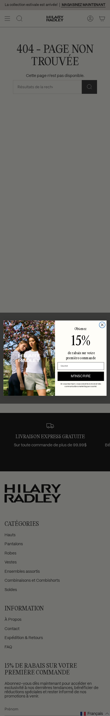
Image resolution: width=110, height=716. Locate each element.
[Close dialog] (102, 325)
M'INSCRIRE (81, 376)
